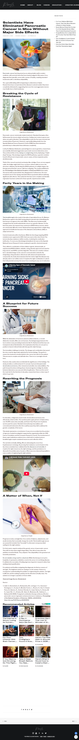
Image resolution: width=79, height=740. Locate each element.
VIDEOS (47, 5)
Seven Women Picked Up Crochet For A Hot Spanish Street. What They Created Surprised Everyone (66, 29)
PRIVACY (44, 736)
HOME (22, 5)
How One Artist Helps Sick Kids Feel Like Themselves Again (65, 45)
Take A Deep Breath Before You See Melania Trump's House (26, 661)
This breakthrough (8, 217)
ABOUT (30, 5)
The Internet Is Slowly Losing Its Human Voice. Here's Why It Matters (10, 620)
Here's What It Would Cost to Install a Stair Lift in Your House (42, 661)
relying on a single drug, (26, 153)
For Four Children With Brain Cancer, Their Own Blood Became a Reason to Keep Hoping (65, 23)
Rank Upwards (24, 666)
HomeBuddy (40, 644)
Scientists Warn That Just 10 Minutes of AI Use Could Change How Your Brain (42, 620)
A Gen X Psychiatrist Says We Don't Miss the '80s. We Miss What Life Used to (26, 620)
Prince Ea (33, 35)
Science (23, 35)
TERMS (41, 736)
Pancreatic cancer (8, 73)
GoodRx (6, 666)
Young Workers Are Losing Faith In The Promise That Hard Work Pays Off (66, 34)
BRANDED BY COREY (51, 736)
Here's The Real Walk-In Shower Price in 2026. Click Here (42, 639)
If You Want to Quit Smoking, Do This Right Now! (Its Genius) (9, 661)
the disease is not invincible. (36, 447)
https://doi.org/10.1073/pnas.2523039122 (16, 600)
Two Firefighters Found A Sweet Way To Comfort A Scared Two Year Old (26, 639)
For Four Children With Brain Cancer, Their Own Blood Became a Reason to (10, 639)
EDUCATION (56, 5)
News (18, 35)
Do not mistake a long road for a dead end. (16, 558)
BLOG (39, 5)
